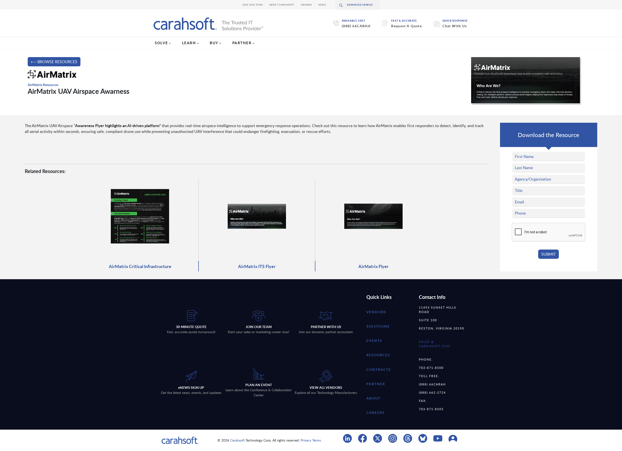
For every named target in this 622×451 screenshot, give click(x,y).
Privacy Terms (311, 440)
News (322, 4)
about (373, 398)
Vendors (376, 312)
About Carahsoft (281, 4)
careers (375, 412)
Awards (306, 4)
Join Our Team (252, 4)
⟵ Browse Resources (54, 61)
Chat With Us (454, 26)
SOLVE (161, 42)
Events (374, 340)
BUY (214, 42)
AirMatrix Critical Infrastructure (140, 266)
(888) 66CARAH (356, 26)
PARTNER (242, 42)
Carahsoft (237, 440)
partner (375, 384)
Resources (378, 355)
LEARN (189, 42)
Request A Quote (406, 26)
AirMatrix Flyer (373, 266)
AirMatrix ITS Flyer (257, 266)
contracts (378, 369)
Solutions (378, 326)
